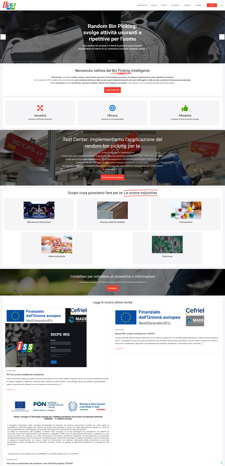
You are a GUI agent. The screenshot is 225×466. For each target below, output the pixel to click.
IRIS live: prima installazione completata (25, 374)
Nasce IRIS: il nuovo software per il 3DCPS (135, 334)
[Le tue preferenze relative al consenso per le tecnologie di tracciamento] (222, 463)
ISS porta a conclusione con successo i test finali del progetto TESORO (40, 463)
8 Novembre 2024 (12, 459)
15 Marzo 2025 (119, 330)
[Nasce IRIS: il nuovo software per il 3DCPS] (159, 309)
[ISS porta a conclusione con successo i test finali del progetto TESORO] (58, 398)
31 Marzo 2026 (11, 370)
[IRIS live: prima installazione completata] (46, 309)
